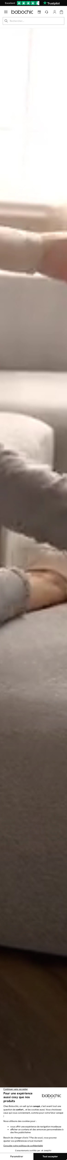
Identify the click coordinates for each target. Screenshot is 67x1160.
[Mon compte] (55, 12)
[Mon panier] (61, 12)
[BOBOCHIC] (22, 11)
